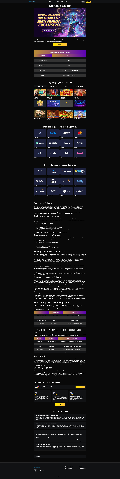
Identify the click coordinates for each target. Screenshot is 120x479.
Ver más (60, 404)
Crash (66, 86)
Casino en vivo (52, 86)
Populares (39, 86)
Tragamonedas (79, 86)
